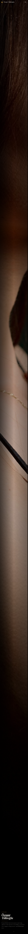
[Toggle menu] (25, 2)
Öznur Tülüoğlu (9, 2)
